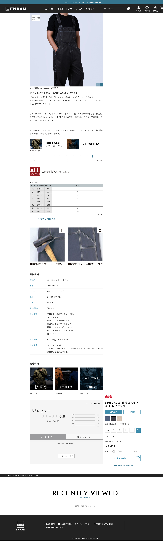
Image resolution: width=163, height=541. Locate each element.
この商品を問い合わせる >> (123, 466)
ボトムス (79, 9)
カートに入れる (119, 458)
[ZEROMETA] (66, 379)
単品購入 (113, 412)
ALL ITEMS (49, 9)
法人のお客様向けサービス (53, 527)
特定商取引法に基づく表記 (103, 524)
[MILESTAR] (41, 379)
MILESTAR (34, 393)
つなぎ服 (59, 9)
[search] (128, 8)
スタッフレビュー (84, 437)
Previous (98, 84)
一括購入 (132, 412)
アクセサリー (90, 9)
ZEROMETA (60, 393)
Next (101, 84)
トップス (69, 9)
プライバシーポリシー (83, 524)
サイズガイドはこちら (46, 219)
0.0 (62, 416)
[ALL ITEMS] (91, 379)
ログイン (138, 11)
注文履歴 (155, 11)
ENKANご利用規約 (65, 524)
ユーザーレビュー (48, 437)
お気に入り (147, 11)
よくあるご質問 (49, 524)
